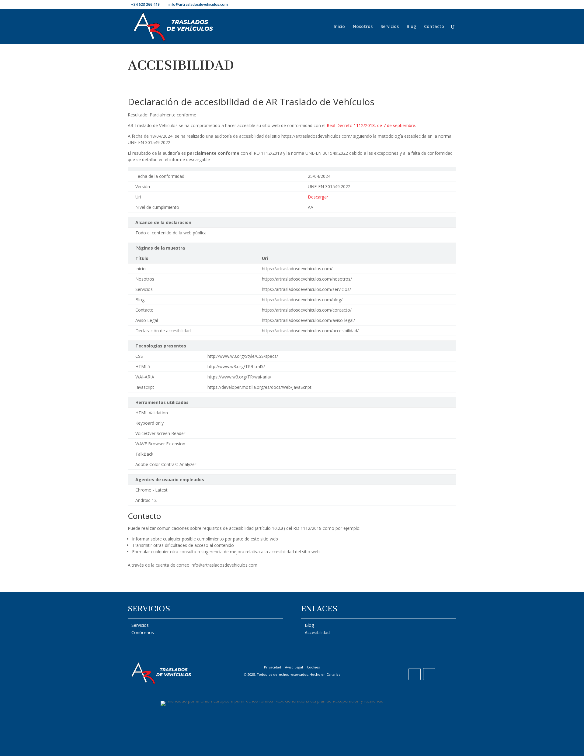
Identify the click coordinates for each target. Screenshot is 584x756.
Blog (411, 26)
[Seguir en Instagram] (429, 674)
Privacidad (272, 667)
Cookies (313, 667)
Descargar (318, 197)
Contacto (434, 26)
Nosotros (363, 26)
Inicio (339, 26)
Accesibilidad (317, 632)
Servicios (390, 26)
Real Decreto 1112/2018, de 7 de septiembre (371, 125)
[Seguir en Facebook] (414, 674)
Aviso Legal (294, 667)
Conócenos (142, 632)
